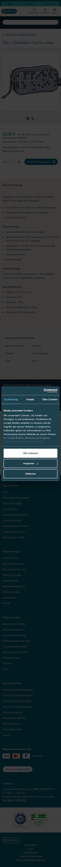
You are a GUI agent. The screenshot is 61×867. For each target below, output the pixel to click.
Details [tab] (30, 399)
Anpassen (28, 463)
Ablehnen (30, 473)
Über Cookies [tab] (49, 399)
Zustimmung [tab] (11, 399)
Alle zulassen (30, 453)
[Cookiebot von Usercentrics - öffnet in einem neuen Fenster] (43, 391)
